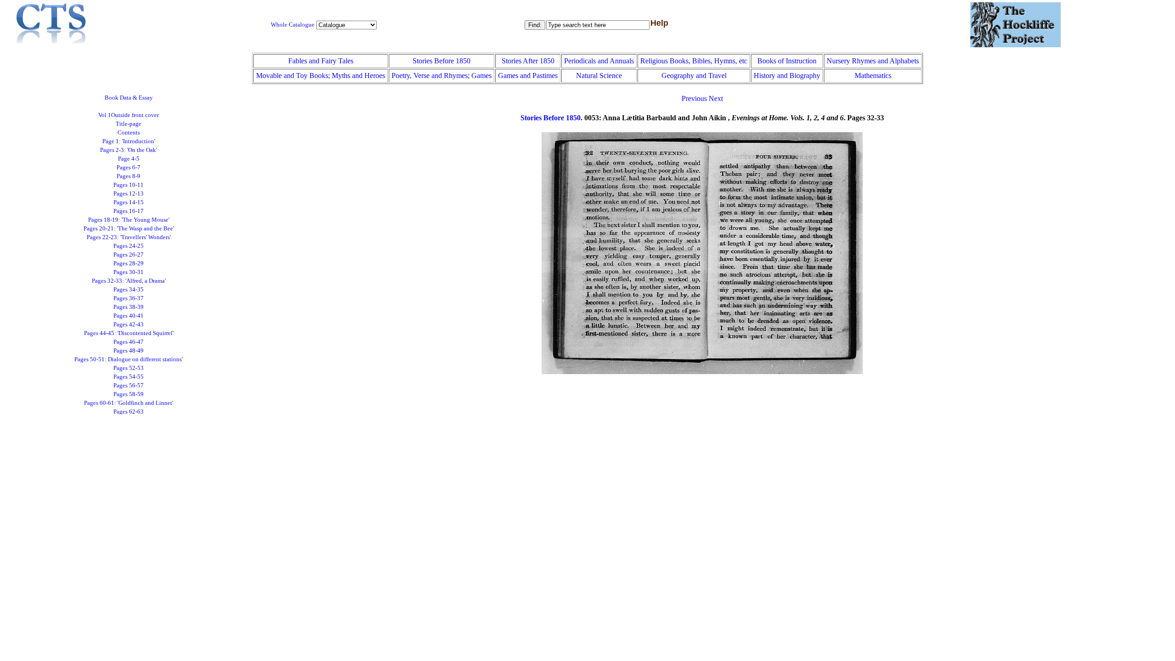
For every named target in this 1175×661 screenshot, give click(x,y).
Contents (129, 132)
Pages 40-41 (128, 316)
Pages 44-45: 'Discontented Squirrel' (128, 333)
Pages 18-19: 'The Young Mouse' (128, 220)
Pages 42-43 (128, 324)
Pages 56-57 (128, 385)
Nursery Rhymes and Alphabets (873, 61)
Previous (694, 98)
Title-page (128, 124)
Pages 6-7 (128, 167)
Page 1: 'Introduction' (128, 141)
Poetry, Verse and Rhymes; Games (442, 75)
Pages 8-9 (128, 176)
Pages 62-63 (128, 412)
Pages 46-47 (128, 342)
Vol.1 (128, 115)
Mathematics (873, 75)
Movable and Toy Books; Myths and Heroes (320, 75)
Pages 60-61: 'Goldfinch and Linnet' (128, 403)
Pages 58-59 (128, 394)
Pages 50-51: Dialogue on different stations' (128, 359)
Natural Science (599, 75)
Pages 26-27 (128, 255)
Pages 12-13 (128, 193)
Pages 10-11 (128, 185)
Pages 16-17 (128, 211)
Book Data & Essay (129, 98)
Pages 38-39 (128, 307)
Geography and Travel (694, 75)
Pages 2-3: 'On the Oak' (128, 150)
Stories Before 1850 (441, 61)
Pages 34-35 (128, 289)
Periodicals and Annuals (599, 61)
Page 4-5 (129, 159)
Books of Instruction (787, 61)
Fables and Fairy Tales (320, 61)
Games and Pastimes (528, 75)
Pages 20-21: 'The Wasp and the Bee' (129, 228)
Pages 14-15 (128, 202)
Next (716, 98)
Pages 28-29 (128, 263)
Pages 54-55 (128, 377)
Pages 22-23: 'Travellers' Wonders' (129, 237)
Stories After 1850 (528, 61)
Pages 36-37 (128, 298)
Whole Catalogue (292, 25)
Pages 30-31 (128, 272)
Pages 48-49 (128, 350)
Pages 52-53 (128, 368)
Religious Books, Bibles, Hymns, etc (693, 61)
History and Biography (787, 75)
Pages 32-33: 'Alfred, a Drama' (129, 281)
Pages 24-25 (128, 246)
